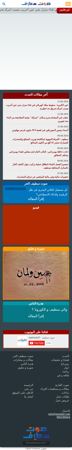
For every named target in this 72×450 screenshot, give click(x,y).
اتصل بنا (28, 396)
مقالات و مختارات (23, 359)
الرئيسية (28, 385)
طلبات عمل (62, 396)
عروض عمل (62, 400)
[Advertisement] (36, 51)
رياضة (65, 371)
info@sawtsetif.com (59, 414)
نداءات (65, 392)
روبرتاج (65, 363)
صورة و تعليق (25, 367)
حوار (66, 367)
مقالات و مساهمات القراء (55, 388)
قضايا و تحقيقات (60, 359)
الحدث (65, 356)
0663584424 (63, 417)
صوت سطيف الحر (23, 356)
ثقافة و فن (63, 375)
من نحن (28, 388)
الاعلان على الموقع (22, 392)
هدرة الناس (27, 363)
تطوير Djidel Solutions (36, 448)
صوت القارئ (62, 385)
